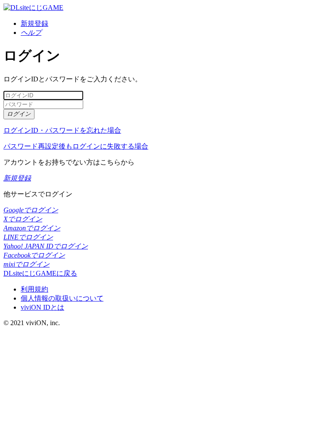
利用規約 (34, 289)
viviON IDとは (42, 307)
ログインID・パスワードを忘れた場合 (62, 130)
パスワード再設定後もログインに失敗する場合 (75, 146)
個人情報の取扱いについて (62, 298)
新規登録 (34, 23)
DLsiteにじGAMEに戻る (40, 273)
